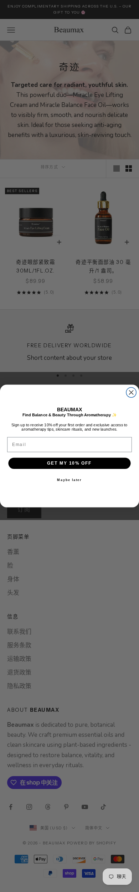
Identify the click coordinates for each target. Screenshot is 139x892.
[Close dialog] (131, 392)
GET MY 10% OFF (69, 463)
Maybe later (69, 480)
